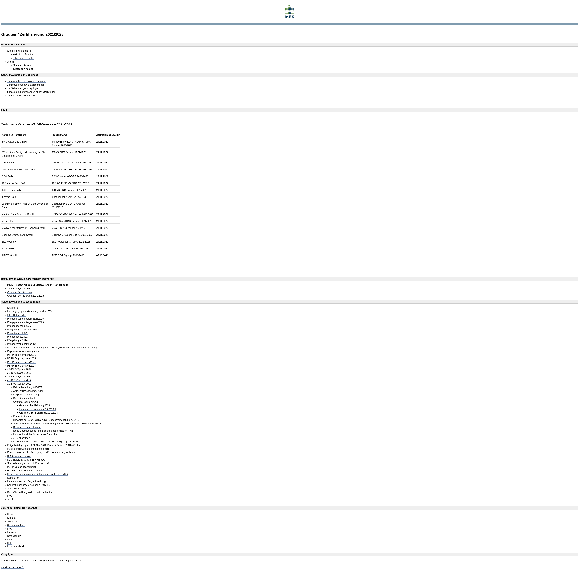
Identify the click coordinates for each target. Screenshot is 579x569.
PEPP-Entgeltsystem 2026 (21, 355)
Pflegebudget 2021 (17, 337)
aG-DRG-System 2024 (19, 380)
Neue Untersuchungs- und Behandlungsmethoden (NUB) (43, 431)
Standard (26, 51)
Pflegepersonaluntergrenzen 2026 (25, 319)
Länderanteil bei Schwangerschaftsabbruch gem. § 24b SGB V (46, 441)
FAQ (9, 496)
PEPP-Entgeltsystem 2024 (21, 362)
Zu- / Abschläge (21, 438)
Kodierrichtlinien (22, 416)
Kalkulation (13, 478)
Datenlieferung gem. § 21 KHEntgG (26, 460)
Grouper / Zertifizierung (19, 292)
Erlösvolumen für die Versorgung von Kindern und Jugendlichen (41, 452)
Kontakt (11, 518)
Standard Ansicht (22, 65)
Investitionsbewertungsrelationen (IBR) (28, 449)
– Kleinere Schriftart (23, 58)
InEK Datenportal (16, 315)
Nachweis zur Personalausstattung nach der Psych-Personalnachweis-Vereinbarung (52, 347)
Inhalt (10, 539)
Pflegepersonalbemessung (21, 344)
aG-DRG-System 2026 (19, 373)
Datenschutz (14, 536)
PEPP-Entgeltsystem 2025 (21, 358)
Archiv (10, 499)
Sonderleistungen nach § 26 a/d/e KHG (28, 463)
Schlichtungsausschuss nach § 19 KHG (28, 485)
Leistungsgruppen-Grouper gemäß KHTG (29, 311)
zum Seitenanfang (11, 567)
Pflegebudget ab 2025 (19, 326)
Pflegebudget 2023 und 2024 (22, 329)
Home (10, 514)
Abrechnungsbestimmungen (28, 391)
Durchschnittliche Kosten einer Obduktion (35, 434)
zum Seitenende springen (21, 95)
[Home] (290, 11)
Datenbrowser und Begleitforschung (26, 481)
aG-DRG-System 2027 (19, 369)
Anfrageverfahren (16, 488)
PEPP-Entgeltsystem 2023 (21, 366)
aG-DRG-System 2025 (19, 376)
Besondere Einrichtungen (27, 427)
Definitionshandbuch (24, 398)
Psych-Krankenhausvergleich (23, 351)
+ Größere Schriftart (23, 54)
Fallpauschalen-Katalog (26, 394)
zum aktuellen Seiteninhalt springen (26, 81)
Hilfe (9, 543)
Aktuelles (12, 521)
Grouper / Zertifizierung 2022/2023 (37, 409)
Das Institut (13, 308)
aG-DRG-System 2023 (19, 288)
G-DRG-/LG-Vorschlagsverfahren (25, 470)
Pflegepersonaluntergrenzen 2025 (25, 322)
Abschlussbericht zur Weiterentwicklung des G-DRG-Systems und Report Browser (57, 423)
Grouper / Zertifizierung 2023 (34, 405)
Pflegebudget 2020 (17, 340)
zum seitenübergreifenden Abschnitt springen (31, 92)
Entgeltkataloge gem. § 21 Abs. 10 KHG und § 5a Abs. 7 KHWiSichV (43, 445)
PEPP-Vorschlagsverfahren (22, 467)
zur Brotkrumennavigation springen (26, 85)
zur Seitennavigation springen (23, 88)
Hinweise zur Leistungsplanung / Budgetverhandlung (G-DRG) (46, 420)
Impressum (13, 532)
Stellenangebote (16, 525)
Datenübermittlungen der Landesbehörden (30, 492)
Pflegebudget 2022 (17, 333)
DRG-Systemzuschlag (19, 456)
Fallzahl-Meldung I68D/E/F (27, 387)
